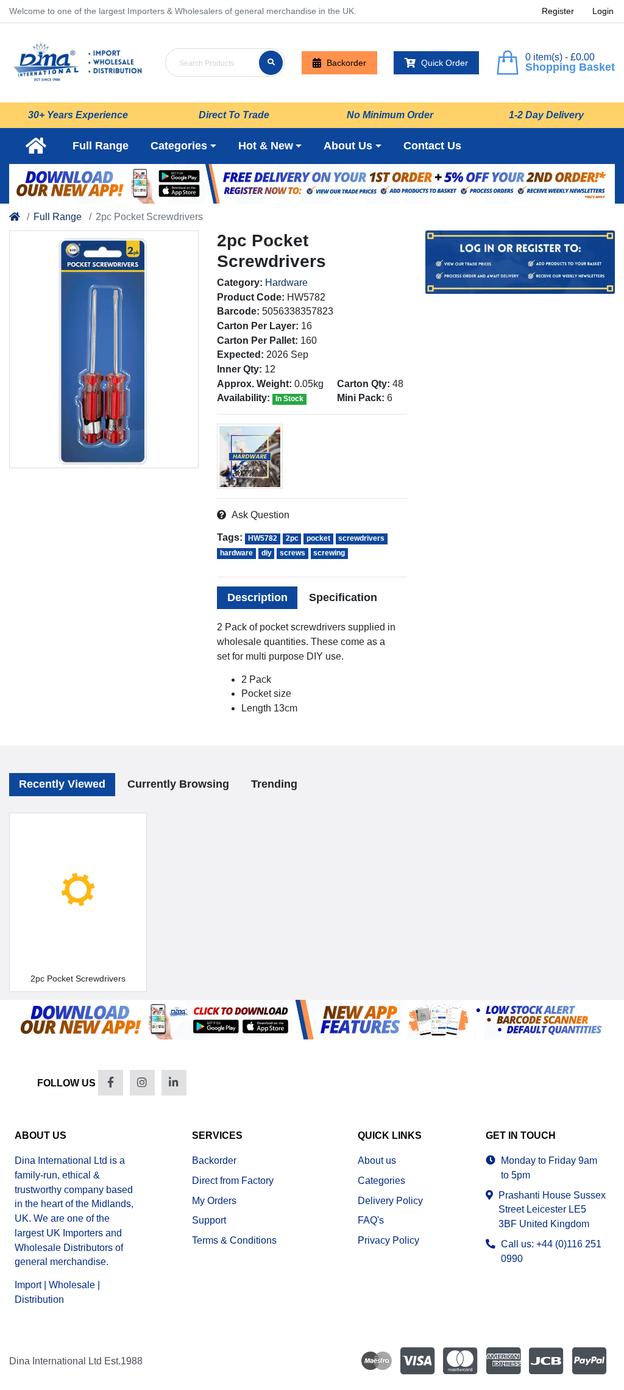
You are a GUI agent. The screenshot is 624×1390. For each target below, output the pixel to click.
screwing (329, 553)
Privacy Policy (388, 1240)
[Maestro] (374, 1360)
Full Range (58, 217)
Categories (381, 1180)
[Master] (460, 1360)
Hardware (286, 282)
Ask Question (260, 515)
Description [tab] (257, 597)
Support (209, 1220)
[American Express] (503, 1360)
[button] (183, 146)
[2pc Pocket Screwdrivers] (104, 349)
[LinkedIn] (173, 1082)
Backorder (346, 63)
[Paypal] (591, 1360)
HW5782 (262, 538)
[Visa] (417, 1360)
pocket (318, 538)
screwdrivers (361, 538)
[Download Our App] (312, 1019)
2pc (292, 538)
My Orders (214, 1201)
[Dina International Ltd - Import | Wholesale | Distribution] (78, 62)
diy (266, 553)
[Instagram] (142, 1082)
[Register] (312, 184)
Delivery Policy (390, 1201)
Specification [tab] (343, 597)
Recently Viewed (62, 784)
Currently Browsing (178, 784)
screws (292, 553)
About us (377, 1160)
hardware (236, 553)
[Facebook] (110, 1082)
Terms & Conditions (234, 1240)
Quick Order (444, 63)
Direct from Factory (233, 1180)
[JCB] (546, 1360)
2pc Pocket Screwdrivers (78, 978)
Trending (274, 784)
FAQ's (371, 1220)
